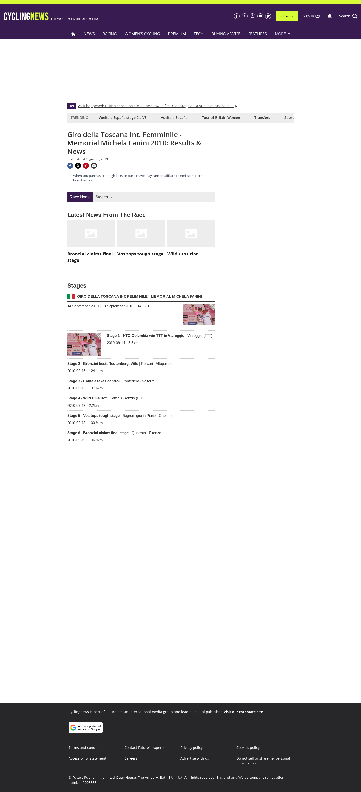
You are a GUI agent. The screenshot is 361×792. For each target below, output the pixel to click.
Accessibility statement (87, 758)
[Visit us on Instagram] (252, 16)
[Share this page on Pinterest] (86, 166)
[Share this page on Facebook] (70, 166)
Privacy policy (191, 747)
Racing (110, 34)
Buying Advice (225, 34)
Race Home (80, 197)
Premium (177, 34)
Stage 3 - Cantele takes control (110, 381)
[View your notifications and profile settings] (329, 16)
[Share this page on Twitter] (78, 166)
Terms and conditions (86, 747)
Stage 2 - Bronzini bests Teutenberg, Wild (119, 363)
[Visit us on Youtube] (260, 16)
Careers (131, 758)
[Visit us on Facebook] (237, 16)
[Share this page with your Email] (94, 166)
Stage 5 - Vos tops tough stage (121, 415)
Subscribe (287, 16)
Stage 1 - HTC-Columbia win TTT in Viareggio (159, 335)
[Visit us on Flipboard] (268, 16)
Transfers (262, 117)
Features (257, 34)
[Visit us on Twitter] (245, 16)
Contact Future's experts (145, 747)
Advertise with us (194, 758)
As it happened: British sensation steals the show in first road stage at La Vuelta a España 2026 (156, 105)
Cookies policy (248, 747)
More (280, 34)
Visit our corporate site (243, 711)
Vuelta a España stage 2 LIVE (123, 117)
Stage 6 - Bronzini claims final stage (114, 433)
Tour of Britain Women (221, 117)
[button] (348, 16)
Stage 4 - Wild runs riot (105, 398)
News (89, 34)
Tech (199, 34)
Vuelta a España (174, 117)
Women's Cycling (142, 34)
